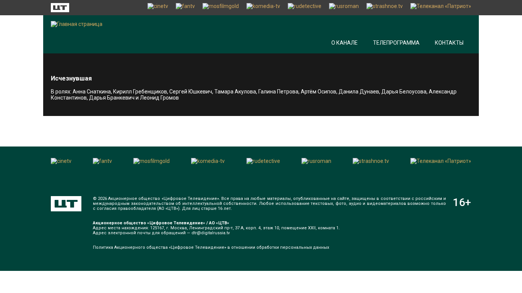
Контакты (449, 43)
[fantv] (185, 7)
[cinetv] (158, 7)
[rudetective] (304, 7)
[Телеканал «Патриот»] (440, 7)
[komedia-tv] (263, 7)
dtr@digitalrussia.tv (210, 232)
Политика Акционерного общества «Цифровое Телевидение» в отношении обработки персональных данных (211, 247)
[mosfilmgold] (221, 7)
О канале (344, 43)
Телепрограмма (396, 43)
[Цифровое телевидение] (66, 203)
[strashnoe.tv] (384, 7)
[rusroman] (344, 7)
